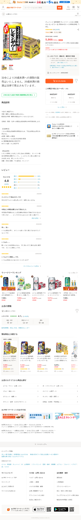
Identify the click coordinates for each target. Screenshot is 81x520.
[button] (78, 29)
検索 (59, 7)
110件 (6, 184)
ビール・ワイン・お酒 (20, 424)
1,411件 (25, 316)
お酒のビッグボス (19, 430)
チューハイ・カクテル (35, 424)
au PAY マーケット (7, 424)
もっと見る (72, 272)
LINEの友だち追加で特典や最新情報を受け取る (18, 95)
